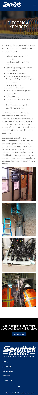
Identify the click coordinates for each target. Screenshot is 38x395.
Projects (6, 376)
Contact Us (7, 380)
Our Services (8, 371)
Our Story (7, 366)
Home (5, 362)
